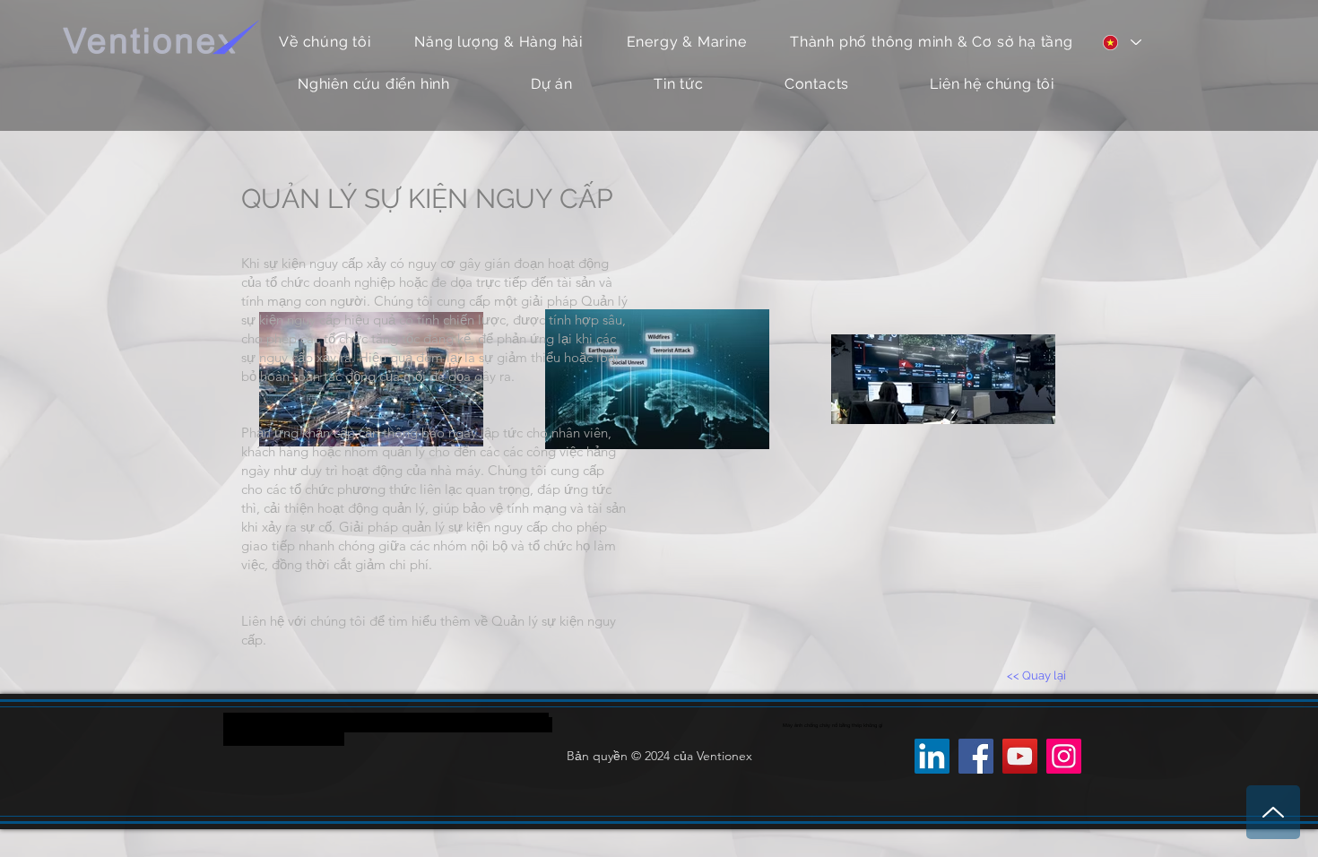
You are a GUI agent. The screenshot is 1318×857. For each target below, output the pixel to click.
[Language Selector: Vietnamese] (1121, 42)
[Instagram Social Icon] (1063, 756)
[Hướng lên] (1273, 812)
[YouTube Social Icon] (1019, 756)
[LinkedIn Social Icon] (932, 756)
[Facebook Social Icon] (975, 756)
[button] (686, 41)
